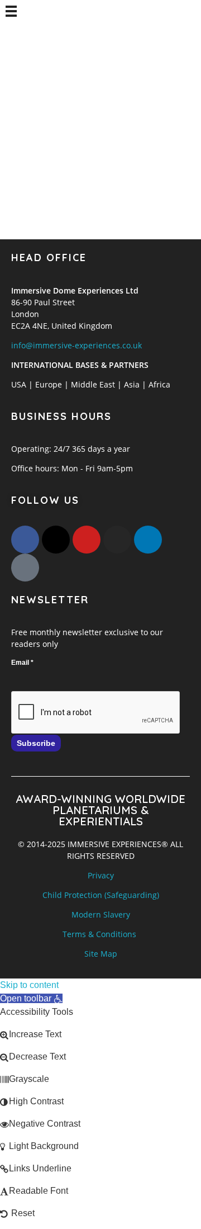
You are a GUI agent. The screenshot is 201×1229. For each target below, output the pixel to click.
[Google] (25, 568)
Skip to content (29, 985)
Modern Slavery (100, 914)
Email (22, 663)
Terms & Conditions (99, 934)
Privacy (101, 875)
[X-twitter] (56, 540)
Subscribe (36, 743)
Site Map (100, 953)
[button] (31, 998)
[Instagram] (117, 540)
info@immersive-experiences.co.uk (76, 345)
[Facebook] (25, 540)
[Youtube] (86, 540)
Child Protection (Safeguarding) (100, 895)
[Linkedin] (148, 540)
